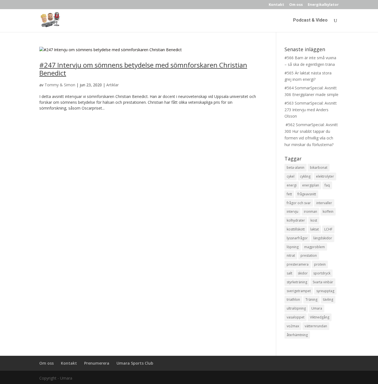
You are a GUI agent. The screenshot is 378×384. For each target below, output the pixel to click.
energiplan (310, 185)
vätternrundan (316, 326)
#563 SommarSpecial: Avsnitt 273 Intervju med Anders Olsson (310, 109)
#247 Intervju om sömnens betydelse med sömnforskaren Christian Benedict (143, 68)
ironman (310, 211)
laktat (314, 229)
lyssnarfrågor (297, 238)
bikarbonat (318, 167)
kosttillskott (296, 229)
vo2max (293, 326)
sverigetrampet (299, 291)
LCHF (328, 229)
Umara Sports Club (134, 363)
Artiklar (112, 84)
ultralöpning (296, 308)
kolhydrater (296, 220)
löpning (293, 247)
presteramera (298, 264)
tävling (328, 299)
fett (289, 194)
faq (327, 185)
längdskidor (322, 238)
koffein (328, 211)
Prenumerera (96, 363)
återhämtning (297, 335)
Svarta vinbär (323, 282)
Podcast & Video (310, 20)
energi (292, 185)
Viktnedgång (319, 317)
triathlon (293, 299)
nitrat (291, 255)
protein (320, 264)
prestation (309, 255)
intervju (292, 211)
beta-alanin (295, 167)
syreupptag (325, 291)
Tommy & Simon (60, 84)
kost (313, 220)
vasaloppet (295, 317)
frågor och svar (299, 203)
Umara (316, 308)
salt (289, 273)
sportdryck (321, 273)
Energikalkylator (323, 5)
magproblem (314, 247)
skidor (303, 273)
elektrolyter (325, 176)
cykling (305, 176)
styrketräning (297, 282)
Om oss (296, 5)
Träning (311, 299)
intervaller (324, 203)
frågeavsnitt (306, 194)
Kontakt (276, 5)
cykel (290, 176)
